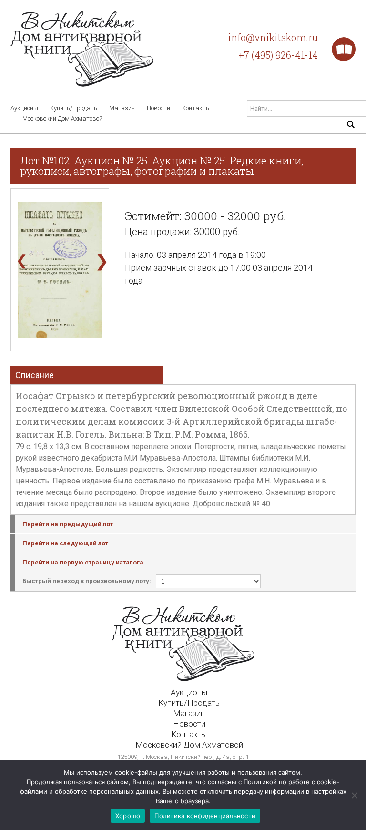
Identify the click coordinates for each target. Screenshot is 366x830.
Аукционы (24, 108)
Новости (158, 108)
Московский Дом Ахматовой (62, 118)
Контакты (196, 108)
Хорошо (128, 816)
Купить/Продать (73, 108)
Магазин (122, 108)
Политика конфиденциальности (204, 816)
